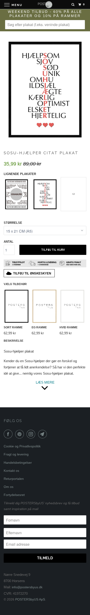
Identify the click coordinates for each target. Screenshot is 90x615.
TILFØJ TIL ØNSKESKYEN (32, 273)
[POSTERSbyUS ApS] (45, 4)
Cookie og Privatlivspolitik (22, 446)
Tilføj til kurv (53, 249)
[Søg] (73, 4)
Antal (8, 241)
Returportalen (14, 479)
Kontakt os (11, 470)
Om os (8, 487)
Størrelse (13, 222)
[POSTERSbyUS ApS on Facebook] (9, 434)
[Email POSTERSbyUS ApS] (43, 434)
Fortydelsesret (14, 495)
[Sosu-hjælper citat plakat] (45, 89)
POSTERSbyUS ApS (30, 599)
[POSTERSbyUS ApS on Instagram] (32, 434)
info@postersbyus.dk (27, 587)
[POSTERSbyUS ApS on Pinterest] (20, 434)
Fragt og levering (16, 454)
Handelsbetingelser (18, 462)
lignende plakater (20, 174)
